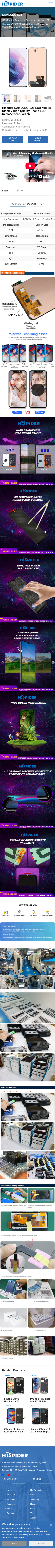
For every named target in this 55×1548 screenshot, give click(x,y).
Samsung (30, 20)
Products (11, 1499)
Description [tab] (35, 203)
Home (9, 1490)
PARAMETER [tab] (18, 203)
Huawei (33, 1504)
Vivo (32, 1513)
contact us (12, 139)
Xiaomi (33, 1518)
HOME (5, 20)
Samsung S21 (43, 20)
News (9, 1508)
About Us (11, 1495)
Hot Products (17, 20)
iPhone (33, 1495)
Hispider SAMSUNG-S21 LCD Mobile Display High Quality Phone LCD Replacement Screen (25, 25)
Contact (10, 1513)
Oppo (32, 1508)
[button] (49, 67)
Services (11, 1504)
